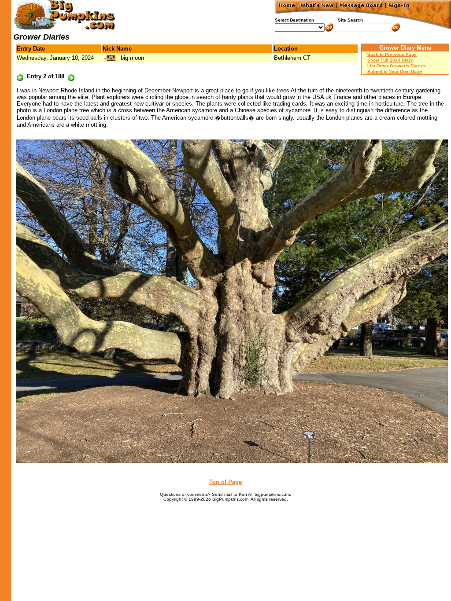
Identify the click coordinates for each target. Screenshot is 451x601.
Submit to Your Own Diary (394, 71)
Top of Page (225, 482)
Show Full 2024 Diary (390, 60)
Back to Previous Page (392, 54)
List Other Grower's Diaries (396, 65)
